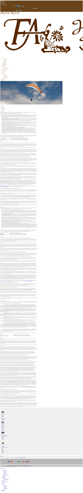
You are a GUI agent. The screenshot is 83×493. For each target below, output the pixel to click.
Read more (3, 452)
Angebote (3, 491)
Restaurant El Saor (5, 481)
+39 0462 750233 (4, 3)
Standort (4, 66)
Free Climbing (5, 76)
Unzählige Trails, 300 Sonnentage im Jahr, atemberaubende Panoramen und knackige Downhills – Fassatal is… (4, 428)
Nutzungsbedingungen (19, 457)
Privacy (32, 466)
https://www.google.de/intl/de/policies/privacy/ (27, 386)
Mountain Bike (5, 486)
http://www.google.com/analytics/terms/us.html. (18, 186)
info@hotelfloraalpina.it (4, 4)
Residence (4, 67)
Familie (5, 60)
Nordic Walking (6, 77)
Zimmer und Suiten (5, 58)
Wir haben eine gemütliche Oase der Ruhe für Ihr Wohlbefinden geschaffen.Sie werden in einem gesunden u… (3, 418)
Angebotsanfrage (4, 79)
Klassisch (5, 59)
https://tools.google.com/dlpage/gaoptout (5, 181)
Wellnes (2, 413)
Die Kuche (3, 69)
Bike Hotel (4, 64)
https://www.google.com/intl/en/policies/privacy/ (5, 186)
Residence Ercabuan (6, 68)
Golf (4, 75)
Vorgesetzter (5, 471)
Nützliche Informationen (4, 63)
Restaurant (3, 444)
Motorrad (5, 74)
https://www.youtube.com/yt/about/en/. (24, 196)
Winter (3, 78)
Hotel (2, 469)
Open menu (1, 105)
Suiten (5, 62)
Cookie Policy (30, 466)
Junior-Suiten (5, 61)
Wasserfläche (4, 71)
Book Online (35, 8)
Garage (4, 65)
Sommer (4, 73)
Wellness (3, 70)
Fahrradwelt (3, 423)
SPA (3, 72)
